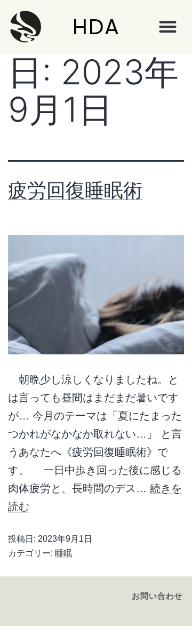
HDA (96, 27)
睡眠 (63, 553)
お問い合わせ (157, 595)
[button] (168, 27)
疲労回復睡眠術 (75, 190)
